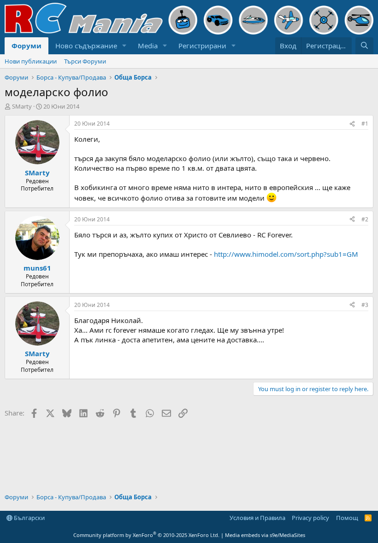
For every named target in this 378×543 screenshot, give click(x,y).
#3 (364, 305)
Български (28, 518)
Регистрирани (202, 45)
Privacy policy (310, 518)
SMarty (22, 106)
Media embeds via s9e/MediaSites (265, 534)
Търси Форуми (85, 61)
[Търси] (364, 45)
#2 (364, 219)
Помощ (347, 518)
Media (148, 45)
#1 (364, 123)
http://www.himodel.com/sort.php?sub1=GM (286, 254)
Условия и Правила (257, 518)
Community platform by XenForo (146, 534)
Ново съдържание (86, 45)
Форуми (26, 45)
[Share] (352, 124)
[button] (124, 45)
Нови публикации (31, 61)
